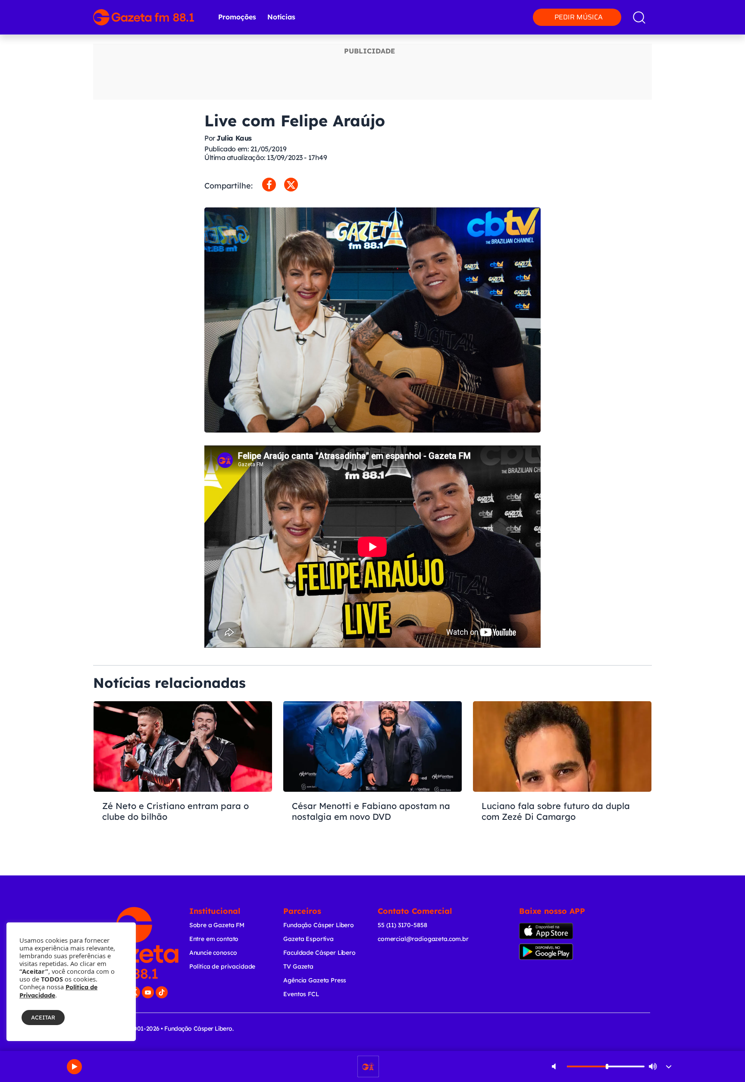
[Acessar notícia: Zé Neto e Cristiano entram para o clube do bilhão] (183, 776)
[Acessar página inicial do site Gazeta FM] (143, 17)
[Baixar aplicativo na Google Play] (561, 952)
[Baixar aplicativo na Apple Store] (559, 931)
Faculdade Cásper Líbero (319, 953)
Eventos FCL (301, 994)
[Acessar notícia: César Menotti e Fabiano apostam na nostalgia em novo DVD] (372, 776)
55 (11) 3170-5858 (402, 925)
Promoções (237, 17)
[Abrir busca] (639, 17)
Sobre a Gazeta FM (216, 925)
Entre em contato (214, 939)
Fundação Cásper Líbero (318, 925)
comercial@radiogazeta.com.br (423, 939)
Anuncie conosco (213, 953)
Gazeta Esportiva (308, 939)
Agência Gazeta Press (314, 980)
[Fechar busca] (714, 8)
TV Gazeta (298, 966)
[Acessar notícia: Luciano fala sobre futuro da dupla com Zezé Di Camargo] (562, 776)
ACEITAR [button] (43, 1017)
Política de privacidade (222, 966)
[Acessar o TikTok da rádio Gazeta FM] (162, 992)
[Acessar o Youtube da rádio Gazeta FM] (148, 992)
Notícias (281, 17)
